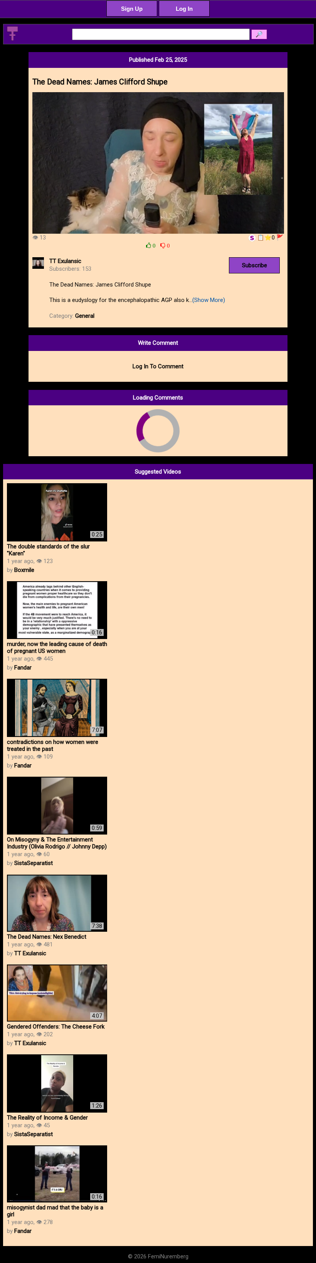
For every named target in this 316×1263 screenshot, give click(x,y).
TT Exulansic (65, 261)
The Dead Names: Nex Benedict (46, 936)
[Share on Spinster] (252, 237)
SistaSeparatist (33, 863)
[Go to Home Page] (12, 39)
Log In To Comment (158, 366)
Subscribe (254, 265)
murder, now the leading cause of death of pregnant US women (57, 647)
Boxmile (24, 570)
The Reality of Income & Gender (47, 1117)
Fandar (23, 667)
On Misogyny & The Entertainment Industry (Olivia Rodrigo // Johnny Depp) (57, 843)
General (84, 315)
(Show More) (208, 300)
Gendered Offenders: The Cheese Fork (55, 1026)
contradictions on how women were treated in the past (52, 745)
